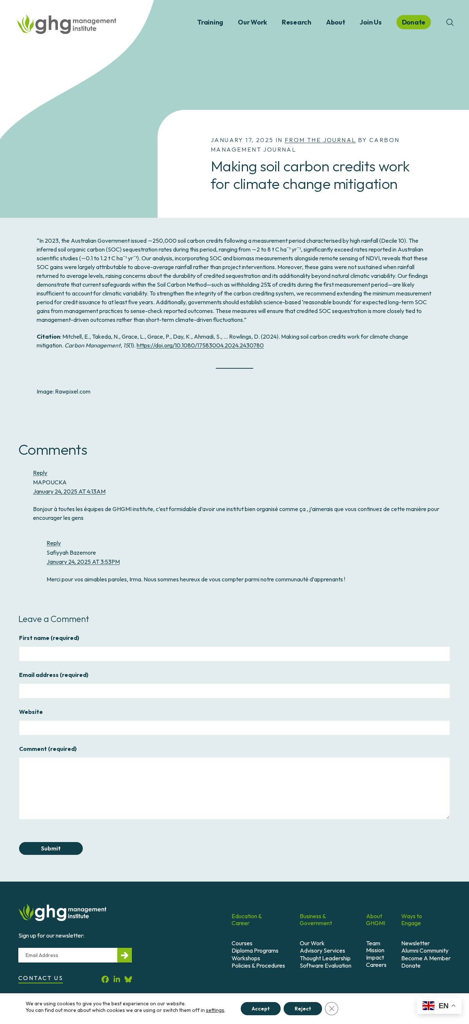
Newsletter (415, 943)
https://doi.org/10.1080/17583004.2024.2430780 (200, 345)
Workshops (246, 958)
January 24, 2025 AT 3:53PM (83, 561)
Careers (376, 964)
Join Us (370, 22)
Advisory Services (322, 950)
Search (450, 22)
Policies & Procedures (258, 965)
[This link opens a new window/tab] (105, 979)
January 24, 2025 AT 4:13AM (69, 491)
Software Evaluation (325, 965)
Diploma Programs (255, 950)
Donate (411, 965)
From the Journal (320, 140)
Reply (40, 472)
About (335, 22)
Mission (375, 950)
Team (373, 943)
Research (296, 22)
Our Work (252, 22)
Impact (375, 957)
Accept (261, 1008)
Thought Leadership (325, 958)
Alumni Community (424, 950)
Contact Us (40, 978)
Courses (242, 943)
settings (215, 1010)
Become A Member (426, 958)
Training (210, 22)
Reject (303, 1008)
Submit (51, 848)
